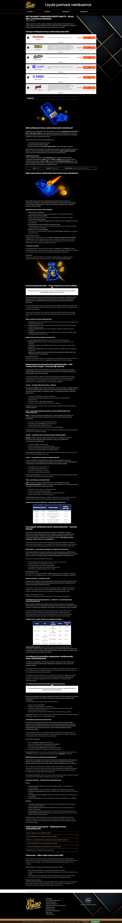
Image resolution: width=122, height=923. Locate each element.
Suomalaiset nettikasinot (53, 900)
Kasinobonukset (66, 11)
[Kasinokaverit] (33, 904)
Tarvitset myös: (69, 168)
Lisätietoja (85, 921)
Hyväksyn (95, 921)
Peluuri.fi (82, 904)
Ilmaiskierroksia (83, 11)
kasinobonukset (50, 300)
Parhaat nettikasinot (51, 904)
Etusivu (27, 891)
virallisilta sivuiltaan (31, 407)
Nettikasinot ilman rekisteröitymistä (56, 905)
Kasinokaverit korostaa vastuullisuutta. (62, 677)
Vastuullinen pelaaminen (53, 910)
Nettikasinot (30, 11)
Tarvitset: (48, 168)
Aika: (34, 168)
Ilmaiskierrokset (50, 909)
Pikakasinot (47, 11)
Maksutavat (49, 912)
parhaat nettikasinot (50, 537)
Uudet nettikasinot (51, 902)
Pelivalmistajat (50, 914)
